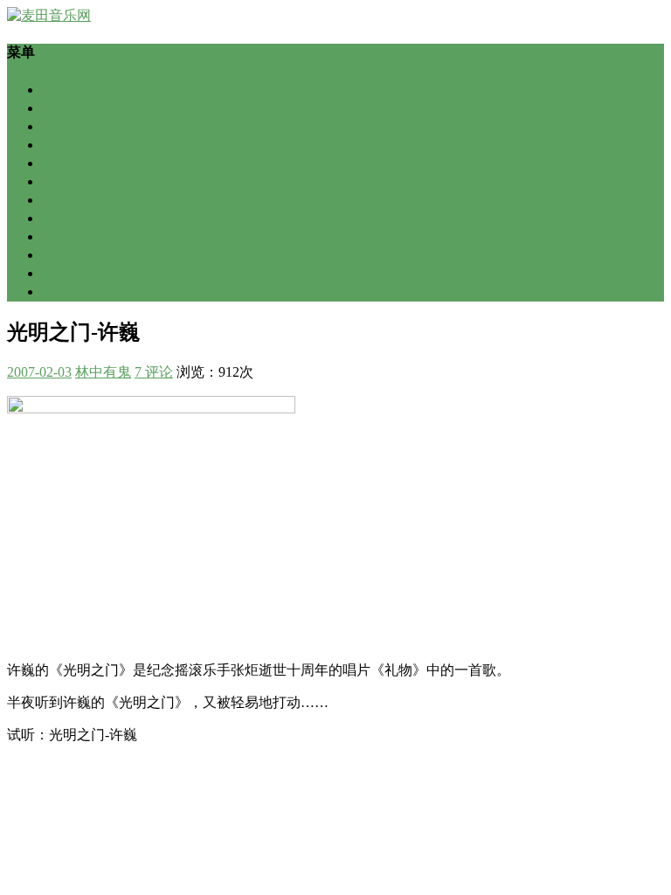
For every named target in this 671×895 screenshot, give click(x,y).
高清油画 (70, 291)
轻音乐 (63, 218)
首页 (56, 89)
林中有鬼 (103, 371)
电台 (56, 126)
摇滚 (56, 181)
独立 (56, 144)
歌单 (56, 108)
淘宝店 (63, 273)
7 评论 (154, 371)
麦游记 (63, 236)
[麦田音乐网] (49, 15)
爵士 (56, 199)
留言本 (63, 254)
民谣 (56, 163)
